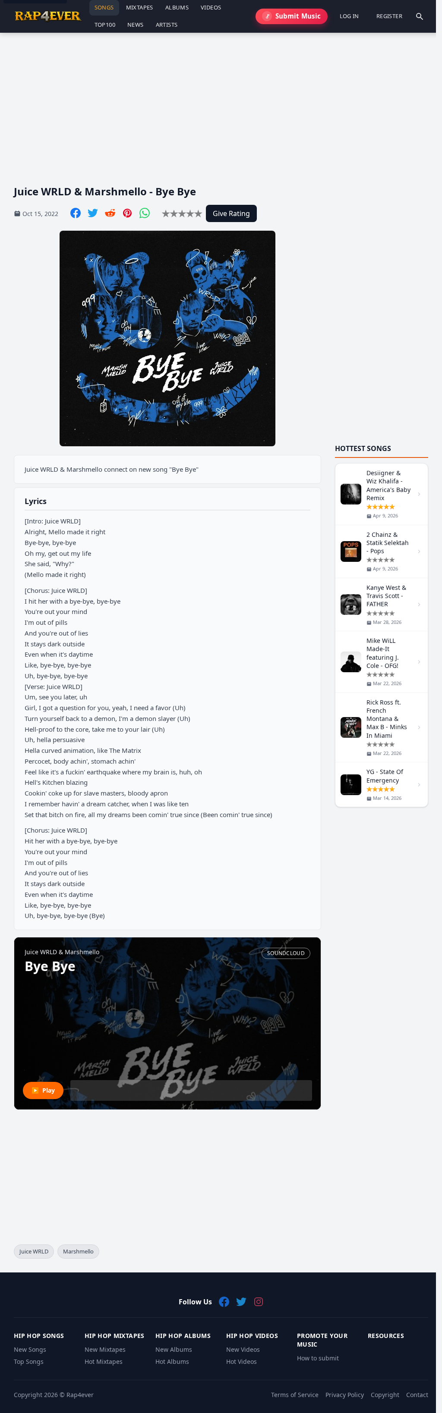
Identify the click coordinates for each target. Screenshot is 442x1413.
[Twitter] (93, 213)
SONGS (104, 7)
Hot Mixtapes (104, 1361)
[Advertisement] (221, 101)
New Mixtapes (105, 1349)
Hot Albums (172, 1361)
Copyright (385, 1395)
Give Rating (231, 213)
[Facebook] (75, 213)
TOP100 (105, 24)
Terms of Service (295, 1395)
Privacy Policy (344, 1395)
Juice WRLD (33, 1251)
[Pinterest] (127, 213)
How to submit (318, 1358)
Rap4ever (80, 1395)
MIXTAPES (139, 7)
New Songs (30, 1349)
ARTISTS (167, 24)
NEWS (135, 24)
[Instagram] (258, 1302)
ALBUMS (177, 7)
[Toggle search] (419, 16)
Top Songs (29, 1361)
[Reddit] (110, 213)
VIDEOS (211, 7)
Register (389, 16)
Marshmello (78, 1251)
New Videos (243, 1349)
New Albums (173, 1349)
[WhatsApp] (145, 213)
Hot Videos (241, 1361)
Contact (417, 1395)
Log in (349, 16)
